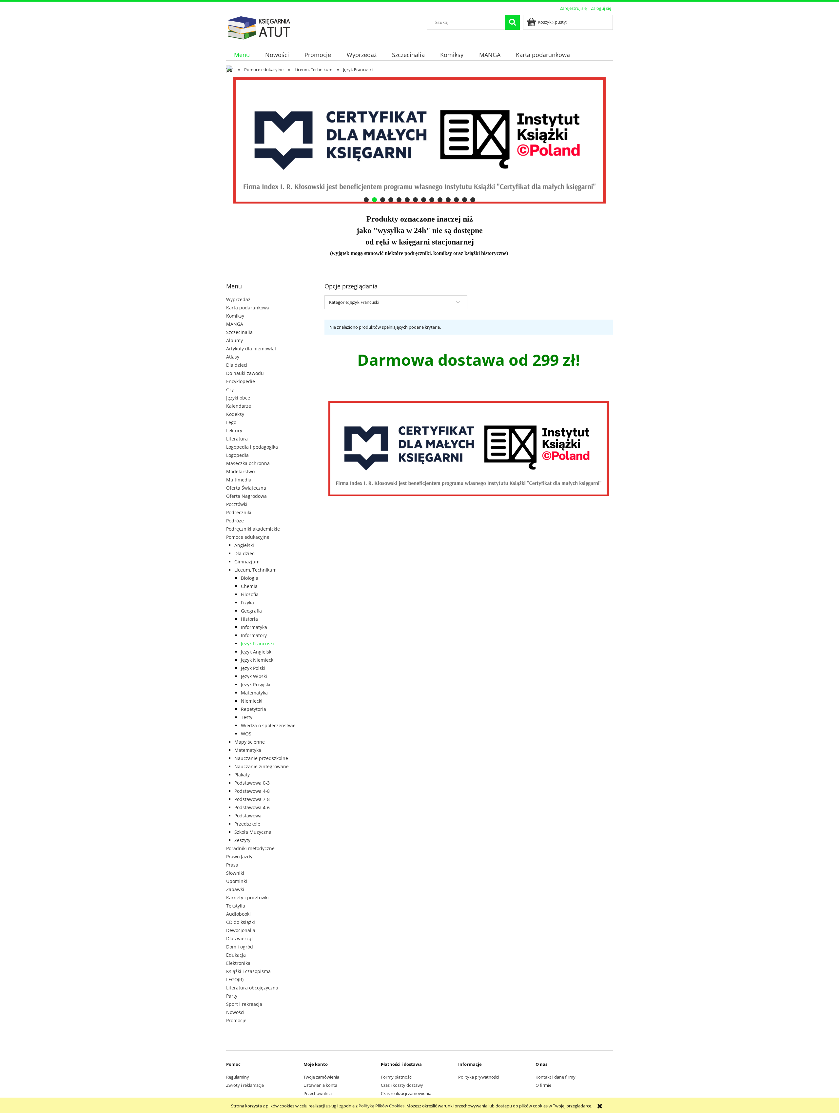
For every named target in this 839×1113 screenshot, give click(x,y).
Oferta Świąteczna (246, 488)
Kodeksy (235, 414)
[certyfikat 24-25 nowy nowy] (419, 140)
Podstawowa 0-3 (252, 783)
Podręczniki (238, 512)
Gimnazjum (247, 561)
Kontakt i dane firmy (556, 1077)
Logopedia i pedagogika (252, 447)
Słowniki (235, 873)
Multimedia (238, 480)
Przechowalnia (317, 1093)
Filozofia (250, 594)
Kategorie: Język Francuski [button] (354, 302)
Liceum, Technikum (255, 570)
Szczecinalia (239, 332)
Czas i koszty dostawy (402, 1085)
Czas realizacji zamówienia (406, 1093)
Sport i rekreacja (244, 1004)
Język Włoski (254, 676)
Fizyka (247, 602)
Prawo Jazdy (239, 856)
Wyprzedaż (238, 299)
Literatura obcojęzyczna (252, 988)
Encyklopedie (240, 381)
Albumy (234, 340)
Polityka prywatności (478, 1077)
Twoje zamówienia (321, 1077)
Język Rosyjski (255, 684)
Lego (231, 422)
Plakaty (242, 774)
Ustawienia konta (320, 1085)
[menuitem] (241, 55)
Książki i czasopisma (248, 971)
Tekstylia (235, 906)
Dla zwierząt (239, 938)
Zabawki (235, 889)
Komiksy (235, 316)
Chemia (249, 586)
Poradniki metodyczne (250, 848)
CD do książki (240, 922)
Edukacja (236, 955)
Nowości (235, 1012)
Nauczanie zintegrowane (261, 766)
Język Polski (253, 668)
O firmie (543, 1085)
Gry (230, 389)
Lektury (234, 430)
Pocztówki (236, 504)
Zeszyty (242, 840)
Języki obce (238, 398)
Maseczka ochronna (248, 463)
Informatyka (254, 627)
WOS (246, 734)
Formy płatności (396, 1077)
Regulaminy (237, 1077)
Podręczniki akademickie (253, 529)
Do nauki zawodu (245, 373)
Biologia (249, 578)
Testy (246, 717)
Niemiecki (252, 701)
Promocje (236, 1020)
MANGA (234, 324)
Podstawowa (248, 815)
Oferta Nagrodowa (246, 496)
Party (231, 996)
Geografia (251, 611)
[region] (419, 140)
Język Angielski (257, 652)
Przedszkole (247, 824)
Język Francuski (257, 643)
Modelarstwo (240, 471)
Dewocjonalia (240, 930)
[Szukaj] (512, 22)
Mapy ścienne (249, 742)
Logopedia (237, 455)
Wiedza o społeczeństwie (268, 725)
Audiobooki (238, 914)
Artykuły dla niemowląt (251, 348)
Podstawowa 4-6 (252, 807)
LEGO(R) (235, 979)
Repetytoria (253, 709)
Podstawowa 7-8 (252, 799)
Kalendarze (238, 406)
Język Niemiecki (258, 660)
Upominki (236, 881)
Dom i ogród (239, 947)
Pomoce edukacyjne (247, 537)
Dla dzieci (236, 365)
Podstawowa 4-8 (252, 791)
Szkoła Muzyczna (252, 832)
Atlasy (232, 357)
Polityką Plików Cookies (381, 1106)
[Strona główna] (259, 27)
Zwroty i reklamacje (245, 1085)
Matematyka (254, 693)
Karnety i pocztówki (247, 897)
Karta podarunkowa (247, 307)
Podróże (235, 520)
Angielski (244, 545)
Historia (249, 619)
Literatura (237, 439)
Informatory (254, 635)
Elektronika (238, 963)
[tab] (366, 199)
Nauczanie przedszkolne (261, 758)
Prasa (232, 865)
